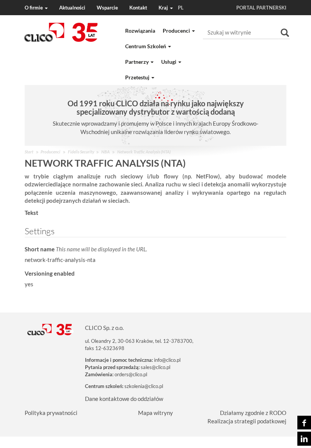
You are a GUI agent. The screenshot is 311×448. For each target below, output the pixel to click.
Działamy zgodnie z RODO (253, 412)
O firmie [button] (34, 8)
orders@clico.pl (131, 374)
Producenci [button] (177, 30)
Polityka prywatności (51, 412)
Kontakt (138, 8)
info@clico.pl (167, 360)
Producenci (50, 151)
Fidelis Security (81, 151)
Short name (86, 249)
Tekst (31, 212)
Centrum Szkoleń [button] (146, 46)
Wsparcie (107, 8)
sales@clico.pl (155, 367)
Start (29, 151)
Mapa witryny (155, 412)
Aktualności (72, 8)
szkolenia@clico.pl (143, 386)
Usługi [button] (169, 61)
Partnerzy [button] (137, 61)
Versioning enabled (50, 273)
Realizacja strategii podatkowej (246, 421)
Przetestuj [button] (138, 77)
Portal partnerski (261, 8)
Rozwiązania (140, 30)
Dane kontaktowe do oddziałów (124, 398)
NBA (105, 151)
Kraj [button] (171, 8)
